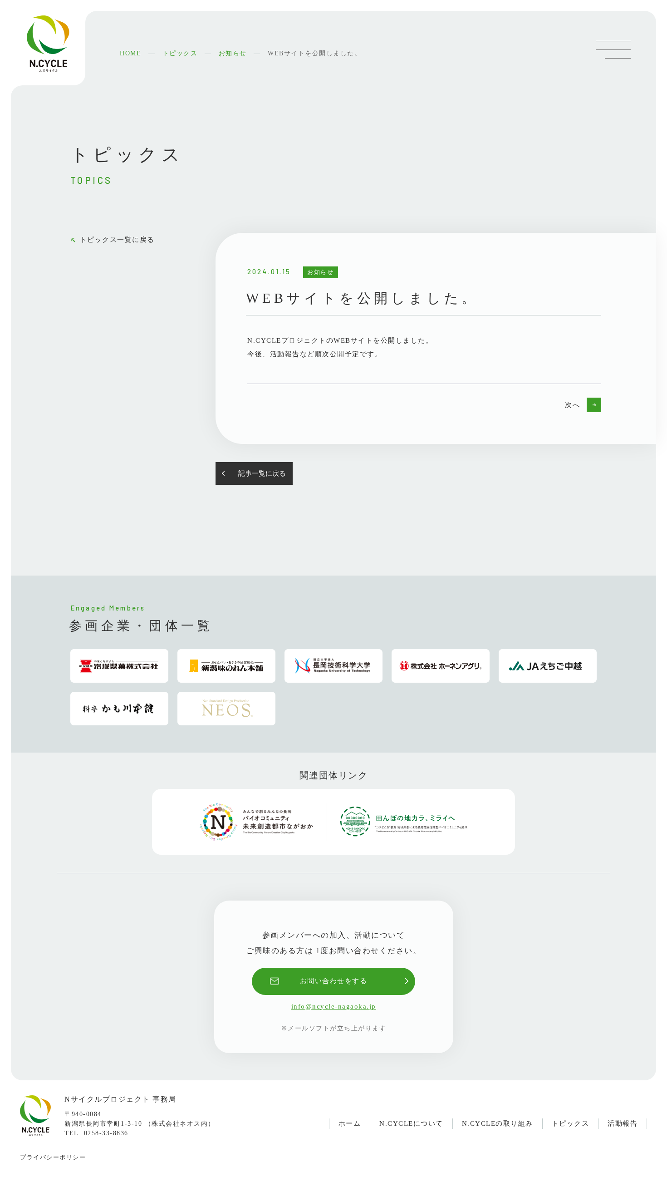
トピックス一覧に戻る (117, 239)
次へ (572, 405)
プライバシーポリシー (53, 1157)
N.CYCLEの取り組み (497, 1123)
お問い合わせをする (334, 981)
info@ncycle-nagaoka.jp (333, 1006)
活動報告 (623, 1123)
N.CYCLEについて (411, 1123)
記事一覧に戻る (262, 473)
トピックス (570, 1123)
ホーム (349, 1123)
